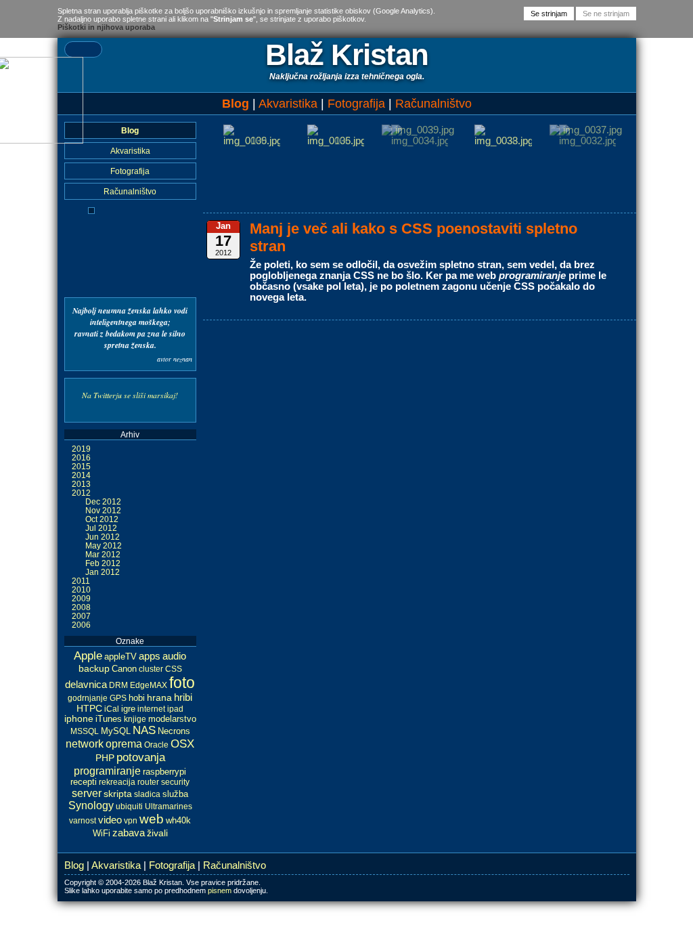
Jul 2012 (101, 527)
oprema (124, 743)
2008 (81, 607)
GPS (118, 698)
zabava (128, 832)
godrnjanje (88, 698)
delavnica (86, 684)
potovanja (140, 757)
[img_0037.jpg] (587, 130)
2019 (81, 448)
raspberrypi (164, 772)
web (151, 819)
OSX (182, 743)
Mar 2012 (102, 554)
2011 (81, 580)
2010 (81, 589)
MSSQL (84, 731)
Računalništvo (433, 103)
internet (151, 709)
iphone (78, 719)
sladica (147, 794)
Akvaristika (288, 103)
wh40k (178, 820)
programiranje (107, 771)
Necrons (174, 731)
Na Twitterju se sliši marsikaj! (130, 394)
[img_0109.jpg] (252, 140)
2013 (81, 483)
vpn (130, 820)
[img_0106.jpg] (336, 140)
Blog (235, 103)
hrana (159, 698)
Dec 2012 (103, 501)
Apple (88, 655)
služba (175, 794)
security (175, 782)
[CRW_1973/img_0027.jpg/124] (91, 211)
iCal (111, 709)
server (87, 793)
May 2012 (103, 545)
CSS (173, 669)
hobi (137, 698)
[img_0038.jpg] (503, 140)
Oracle (156, 745)
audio (174, 656)
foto (182, 682)
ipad (175, 709)
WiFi (101, 833)
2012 (81, 492)
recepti (83, 782)
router (148, 782)
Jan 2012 (102, 571)
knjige (135, 719)
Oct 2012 (101, 519)
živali (157, 833)
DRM (118, 685)
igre (128, 709)
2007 (81, 615)
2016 (81, 457)
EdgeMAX (148, 685)
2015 (81, 466)
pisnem (219, 890)
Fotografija (356, 103)
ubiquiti (129, 806)
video (110, 820)
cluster (151, 669)
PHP (104, 758)
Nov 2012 (103, 510)
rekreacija (117, 782)
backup (94, 668)
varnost (82, 820)
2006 (81, 624)
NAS (144, 730)
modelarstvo (172, 719)
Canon (124, 669)
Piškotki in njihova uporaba (106, 27)
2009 (81, 598)
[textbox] (83, 49)
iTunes (108, 719)
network (85, 744)
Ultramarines (168, 806)
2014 (81, 475)
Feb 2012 (102, 563)
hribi (183, 697)
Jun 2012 (102, 536)
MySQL (116, 731)
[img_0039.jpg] (419, 130)
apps (149, 656)
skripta (118, 793)
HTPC (89, 708)
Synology (91, 805)
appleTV (120, 656)
